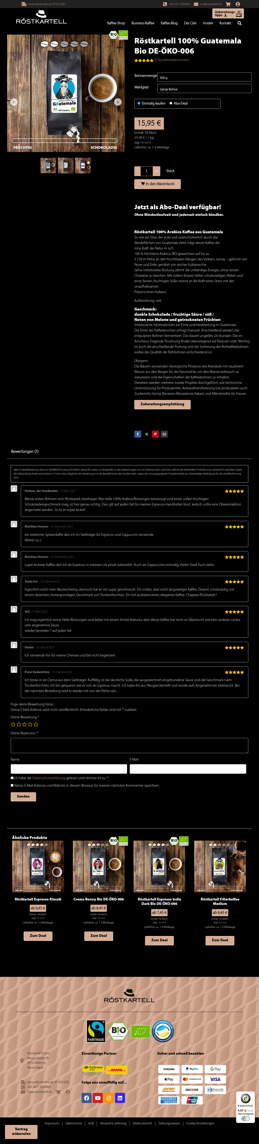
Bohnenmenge (146, 76)
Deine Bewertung (25, 717)
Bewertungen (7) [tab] (24, 452)
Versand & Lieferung (113, 1123)
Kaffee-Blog (169, 23)
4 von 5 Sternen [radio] (30, 724)
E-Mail (134, 760)
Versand (145, 142)
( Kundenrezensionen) (172, 60)
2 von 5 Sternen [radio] (18, 724)
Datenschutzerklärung (48, 778)
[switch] (246, 1118)
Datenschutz (74, 1123)
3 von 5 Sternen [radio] (24, 724)
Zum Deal (38, 936)
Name (15, 760)
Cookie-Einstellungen (200, 1123)
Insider (208, 23)
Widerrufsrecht (142, 1123)
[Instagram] (109, 1098)
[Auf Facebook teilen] (137, 434)
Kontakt (225, 23)
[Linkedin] (120, 1098)
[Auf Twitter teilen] (146, 434)
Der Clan (190, 23)
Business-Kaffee (143, 23)
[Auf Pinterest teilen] (155, 434)
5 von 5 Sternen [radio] (35, 724)
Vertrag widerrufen (21, 1132)
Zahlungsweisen (169, 1123)
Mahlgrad (142, 87)
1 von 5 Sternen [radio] (13, 724)
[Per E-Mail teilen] (164, 434)
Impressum (52, 1123)
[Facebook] (87, 1098)
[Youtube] (98, 1098)
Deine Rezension (24, 733)
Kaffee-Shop (116, 23)
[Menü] (252, 1093)
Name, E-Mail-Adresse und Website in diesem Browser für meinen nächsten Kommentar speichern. (86, 786)
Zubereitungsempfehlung (162, 404)
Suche (239, 24)
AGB (91, 1123)
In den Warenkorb (160, 184)
